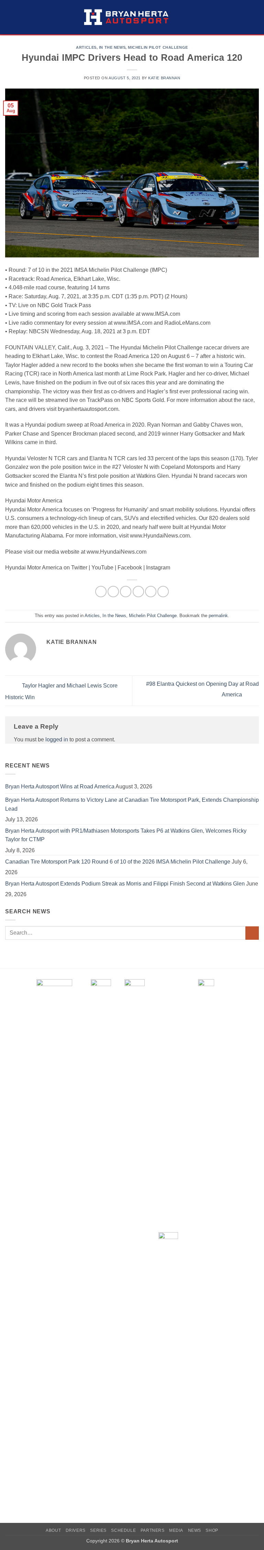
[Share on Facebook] (113, 591)
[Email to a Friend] (138, 591)
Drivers (76, 1530)
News (194, 1530)
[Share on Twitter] (125, 591)
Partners (153, 1530)
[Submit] (252, 933)
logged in (56, 739)
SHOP (212, 1530)
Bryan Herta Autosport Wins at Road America (59, 786)
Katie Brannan (164, 78)
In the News (112, 47)
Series (98, 1530)
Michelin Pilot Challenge (158, 47)
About (53, 1530)
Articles (86, 47)
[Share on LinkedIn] (163, 591)
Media (176, 1530)
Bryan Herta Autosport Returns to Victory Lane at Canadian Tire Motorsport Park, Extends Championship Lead (132, 804)
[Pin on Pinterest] (150, 591)
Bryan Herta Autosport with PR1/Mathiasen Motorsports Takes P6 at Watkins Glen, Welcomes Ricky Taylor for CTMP (125, 835)
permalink (218, 615)
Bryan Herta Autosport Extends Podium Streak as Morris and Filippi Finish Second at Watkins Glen (125, 884)
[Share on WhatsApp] (101, 591)
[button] (9, 17)
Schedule (123, 1530)
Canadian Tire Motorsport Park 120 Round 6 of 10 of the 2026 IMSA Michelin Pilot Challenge (117, 862)
